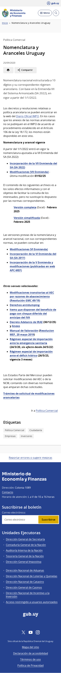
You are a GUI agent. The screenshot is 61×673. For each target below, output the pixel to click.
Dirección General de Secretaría (25, 539)
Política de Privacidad (30, 665)
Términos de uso (30, 659)
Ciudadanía (35, 430)
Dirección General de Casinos (24, 587)
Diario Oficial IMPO (27, 116)
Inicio (5, 22)
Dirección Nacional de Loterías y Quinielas (31, 576)
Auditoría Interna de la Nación (24, 550)
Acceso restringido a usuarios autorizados (32, 602)
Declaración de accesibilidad (30, 653)
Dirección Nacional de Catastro (25, 582)
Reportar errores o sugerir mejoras (30, 457)
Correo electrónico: (14, 512)
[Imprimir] (8, 70)
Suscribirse (48, 519)
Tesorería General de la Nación (25, 556)
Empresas (10, 436)
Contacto (7, 492)
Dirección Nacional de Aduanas (25, 570)
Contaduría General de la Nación (26, 545)
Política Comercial (47, 410)
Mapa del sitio (30, 647)
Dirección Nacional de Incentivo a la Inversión (27, 594)
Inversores (26, 436)
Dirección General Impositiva (23, 562)
